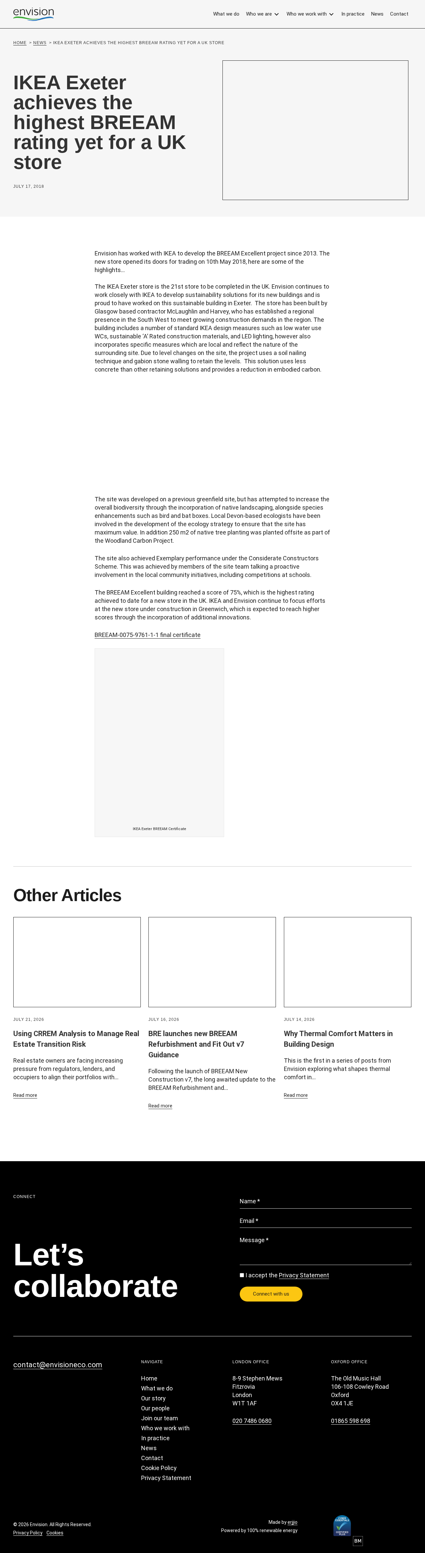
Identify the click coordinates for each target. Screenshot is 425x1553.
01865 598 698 (350, 1420)
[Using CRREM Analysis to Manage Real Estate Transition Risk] (77, 961)
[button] (20, 1381)
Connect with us (271, 1294)
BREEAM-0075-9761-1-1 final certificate (148, 634)
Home (20, 42)
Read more (25, 1095)
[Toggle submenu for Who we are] (277, 14)
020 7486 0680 (252, 1420)
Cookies (54, 1532)
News (39, 42)
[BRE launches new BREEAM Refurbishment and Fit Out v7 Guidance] (212, 961)
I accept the (287, 1275)
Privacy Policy (27, 1532)
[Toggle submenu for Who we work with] (331, 14)
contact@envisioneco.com (57, 1365)
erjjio (293, 1522)
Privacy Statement (304, 1275)
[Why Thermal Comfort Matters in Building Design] (348, 961)
